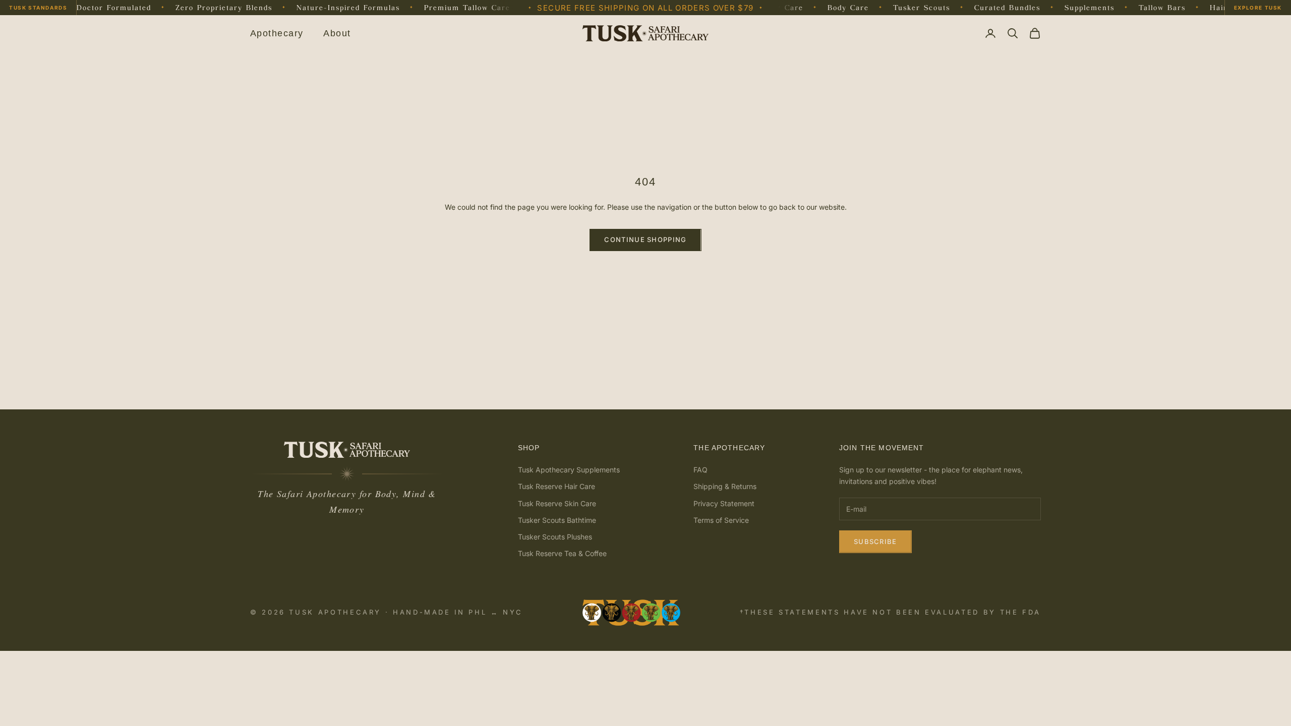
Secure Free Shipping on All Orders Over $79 (645, 8)
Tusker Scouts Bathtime (557, 520)
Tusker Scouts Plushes (555, 536)
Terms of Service (721, 520)
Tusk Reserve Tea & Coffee (562, 553)
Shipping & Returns (724, 486)
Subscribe (875, 541)
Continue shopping (645, 239)
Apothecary (276, 33)
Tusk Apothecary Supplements (569, 469)
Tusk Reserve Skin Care (557, 503)
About (336, 33)
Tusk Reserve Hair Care (556, 486)
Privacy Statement (723, 503)
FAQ (700, 469)
